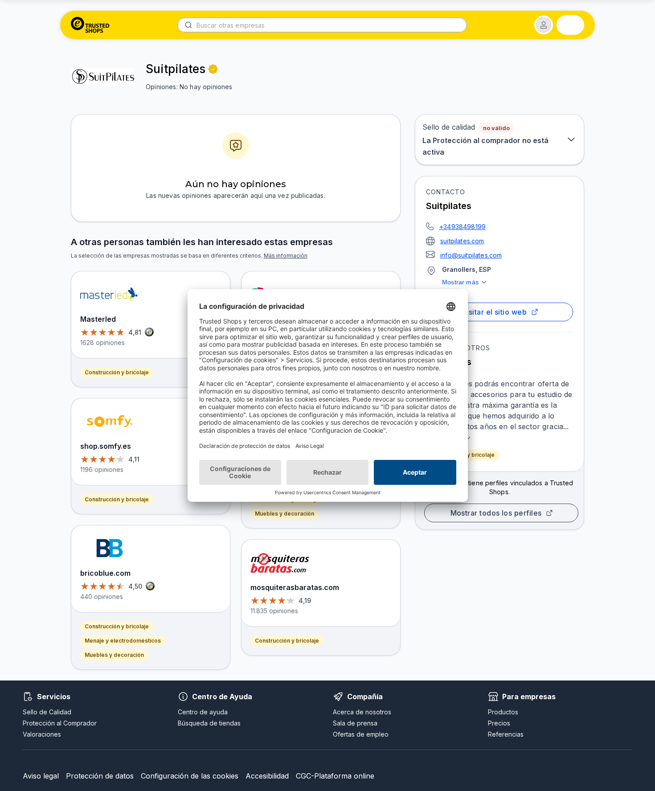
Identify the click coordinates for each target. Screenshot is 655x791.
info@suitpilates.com (471, 255)
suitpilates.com (462, 241)
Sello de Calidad (47, 712)
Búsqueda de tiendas (209, 723)
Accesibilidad (267, 775)
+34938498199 (462, 226)
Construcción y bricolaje (117, 372)
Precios (499, 723)
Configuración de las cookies (189, 775)
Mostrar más (460, 282)
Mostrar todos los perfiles (496, 512)
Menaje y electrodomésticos (123, 640)
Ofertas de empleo (361, 734)
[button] (543, 25)
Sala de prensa (355, 723)
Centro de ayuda (203, 712)
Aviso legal (41, 775)
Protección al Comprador (60, 723)
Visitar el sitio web (494, 311)
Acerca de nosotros (362, 712)
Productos (503, 712)
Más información (285, 255)
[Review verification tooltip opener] (213, 69)
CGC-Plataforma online (335, 775)
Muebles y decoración (114, 655)
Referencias (506, 734)
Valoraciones (42, 734)
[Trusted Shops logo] (90, 25)
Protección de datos (100, 775)
